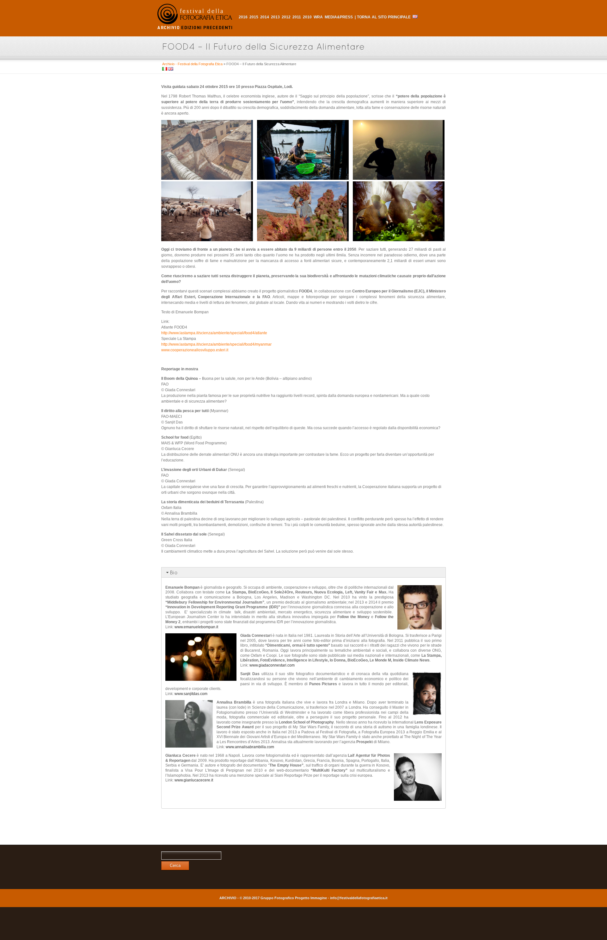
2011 (296, 17)
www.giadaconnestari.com (272, 665)
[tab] (303, 572)
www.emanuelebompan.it (196, 627)
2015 (253, 17)
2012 (286, 17)
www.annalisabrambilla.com (250, 747)
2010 (307, 17)
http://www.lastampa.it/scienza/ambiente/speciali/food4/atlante (214, 333)
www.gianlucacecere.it (194, 780)
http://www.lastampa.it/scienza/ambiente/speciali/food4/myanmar (216, 344)
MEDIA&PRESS (339, 17)
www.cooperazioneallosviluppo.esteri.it (194, 350)
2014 (264, 17)
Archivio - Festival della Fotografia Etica (192, 64)
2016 (243, 17)
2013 (275, 17)
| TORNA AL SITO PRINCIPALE (383, 17)
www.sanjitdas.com (191, 694)
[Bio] (303, 572)
